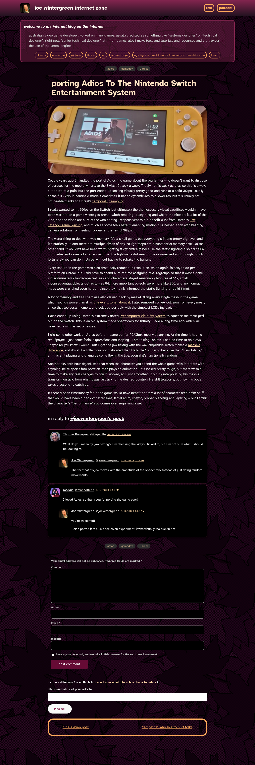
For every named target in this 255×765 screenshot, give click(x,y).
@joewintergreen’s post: (97, 418)
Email (55, 623)
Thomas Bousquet (76, 434)
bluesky (41, 55)
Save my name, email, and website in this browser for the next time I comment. (107, 654)
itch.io (91, 55)
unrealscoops (119, 55)
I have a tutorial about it (111, 302)
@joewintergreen (107, 460)
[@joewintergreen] (63, 469)
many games (105, 35)
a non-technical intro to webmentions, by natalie (126, 682)
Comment (58, 567)
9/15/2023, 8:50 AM (132, 511)
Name (56, 607)
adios (110, 68)
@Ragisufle (98, 434)
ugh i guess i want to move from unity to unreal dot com (169, 55)
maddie (68, 490)
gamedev (127, 68)
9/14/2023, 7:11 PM (132, 460)
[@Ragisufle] (55, 443)
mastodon (58, 55)
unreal (144, 68)
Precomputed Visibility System (143, 316)
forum (214, 55)
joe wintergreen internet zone (71, 8)
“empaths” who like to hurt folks (167, 727)
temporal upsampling (108, 201)
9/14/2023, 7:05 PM (107, 490)
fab (103, 55)
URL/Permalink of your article (70, 689)
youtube (76, 55)
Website (56, 638)
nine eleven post (76, 727)
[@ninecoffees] (55, 497)
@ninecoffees (84, 490)
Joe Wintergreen (82, 460)
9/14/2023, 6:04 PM (119, 434)
